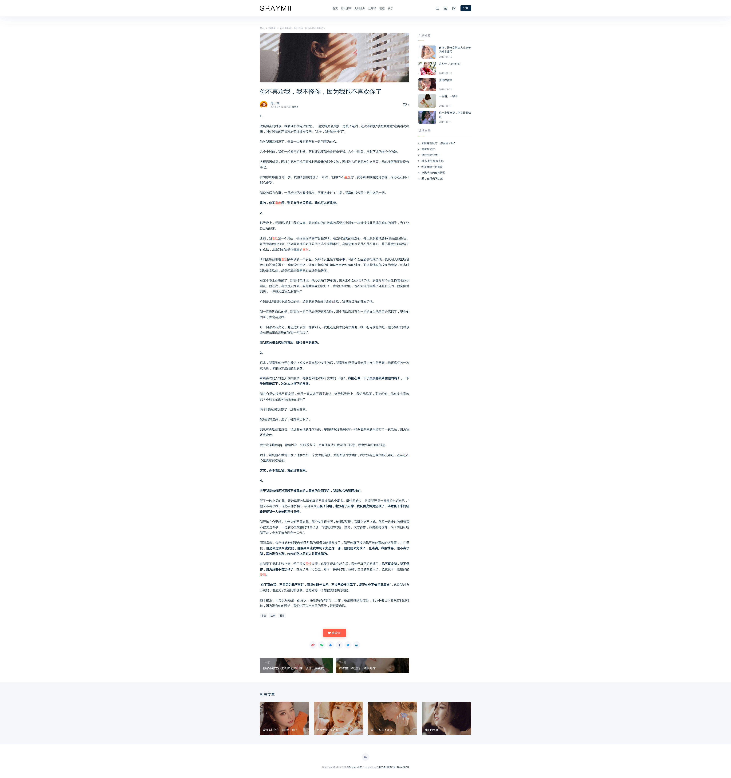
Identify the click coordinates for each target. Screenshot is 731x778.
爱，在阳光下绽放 (432, 178)
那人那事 (346, 8)
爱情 (309, 564)
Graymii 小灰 (355, 767)
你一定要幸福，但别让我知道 (455, 114)
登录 (465, 8)
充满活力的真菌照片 (433, 172)
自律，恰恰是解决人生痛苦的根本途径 (455, 49)
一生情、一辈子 (448, 96)
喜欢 (347, 177)
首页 (335, 8)
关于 (390, 8)
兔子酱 (275, 103)
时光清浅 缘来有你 (432, 160)
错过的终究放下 (430, 154)
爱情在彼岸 (445, 80)
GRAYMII (381, 767)
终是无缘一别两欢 (432, 166)
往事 (273, 615)
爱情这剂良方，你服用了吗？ (438, 143)
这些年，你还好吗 (449, 63)
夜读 (382, 8)
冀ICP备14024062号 (398, 767)
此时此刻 (360, 8)
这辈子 (372, 8)
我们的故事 (431, 729)
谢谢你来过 (428, 149)
